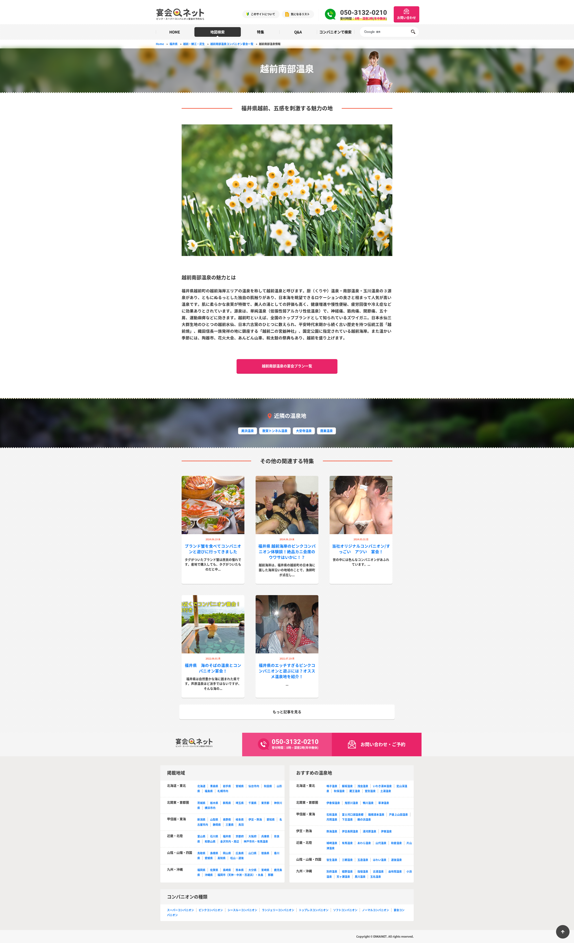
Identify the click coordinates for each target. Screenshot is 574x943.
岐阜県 (240, 819)
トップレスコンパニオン (313, 910)
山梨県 (214, 819)
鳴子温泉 (331, 786)
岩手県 (227, 786)
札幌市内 (222, 791)
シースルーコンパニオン (242, 910)
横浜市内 (210, 808)
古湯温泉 (378, 871)
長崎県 (227, 870)
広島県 (240, 853)
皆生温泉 (331, 860)
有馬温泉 (347, 843)
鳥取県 (201, 853)
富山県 (201, 836)
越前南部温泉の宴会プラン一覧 (287, 366)
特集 (260, 32)
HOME (174, 32)
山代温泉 (381, 843)
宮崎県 (265, 870)
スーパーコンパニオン (180, 910)
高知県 (221, 858)
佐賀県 (214, 870)
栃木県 (214, 803)
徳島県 (265, 853)
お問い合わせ (406, 17)
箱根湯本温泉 (376, 815)
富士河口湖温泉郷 (352, 815)
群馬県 (227, 803)
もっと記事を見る (287, 711)
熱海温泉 (331, 831)
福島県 (209, 791)
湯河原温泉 (369, 831)
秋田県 (268, 786)
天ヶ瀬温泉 (343, 877)
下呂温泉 (347, 819)
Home (160, 44)
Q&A (298, 32)
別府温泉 (331, 871)
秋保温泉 (339, 791)
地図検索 (217, 32)
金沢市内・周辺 (229, 841)
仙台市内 (253, 786)
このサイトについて (263, 14)
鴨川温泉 (368, 803)
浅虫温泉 (362, 786)
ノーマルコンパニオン (375, 910)
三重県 (230, 825)
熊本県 (240, 870)
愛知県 (271, 819)
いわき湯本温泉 (382, 786)
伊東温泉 (386, 831)
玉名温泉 (375, 877)
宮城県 (240, 786)
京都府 (240, 836)
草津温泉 (383, 803)
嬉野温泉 (347, 871)
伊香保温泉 (333, 803)
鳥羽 (241, 825)
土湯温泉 (385, 791)
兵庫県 (265, 836)
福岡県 (201, 870)
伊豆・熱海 (255, 819)
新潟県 (201, 819)
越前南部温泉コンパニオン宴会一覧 (231, 44)
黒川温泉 (360, 877)
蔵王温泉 (354, 791)
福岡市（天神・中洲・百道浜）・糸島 (240, 875)
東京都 (265, 803)
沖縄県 (209, 875)
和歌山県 (210, 841)
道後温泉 (396, 860)
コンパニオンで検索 (335, 32)
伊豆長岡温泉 (350, 831)
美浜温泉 (247, 430)
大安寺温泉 (304, 430)
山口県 (252, 853)
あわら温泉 (364, 843)
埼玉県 (240, 803)
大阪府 (252, 836)
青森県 (214, 786)
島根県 (214, 853)
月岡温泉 (331, 819)
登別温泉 (370, 791)
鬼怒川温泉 (351, 803)
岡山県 (227, 853)
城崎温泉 (331, 843)
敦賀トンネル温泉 (274, 430)
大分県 (252, 870)
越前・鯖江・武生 (194, 44)
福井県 (174, 44)
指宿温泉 (362, 871)
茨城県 (201, 803)
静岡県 (217, 825)
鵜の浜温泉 (364, 819)
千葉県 (252, 803)
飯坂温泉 (347, 786)
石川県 (214, 836)
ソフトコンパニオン (345, 910)
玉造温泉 (362, 860)
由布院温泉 (395, 871)
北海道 (201, 786)
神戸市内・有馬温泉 (256, 841)
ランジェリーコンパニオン (278, 910)
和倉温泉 (396, 843)
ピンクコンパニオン (211, 910)
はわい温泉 (379, 860)
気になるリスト (300, 14)
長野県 (227, 819)
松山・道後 (237, 858)
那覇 (270, 875)
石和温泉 (331, 815)
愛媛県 (209, 858)
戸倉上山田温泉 (398, 815)
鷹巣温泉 (326, 430)
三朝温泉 (347, 860)
